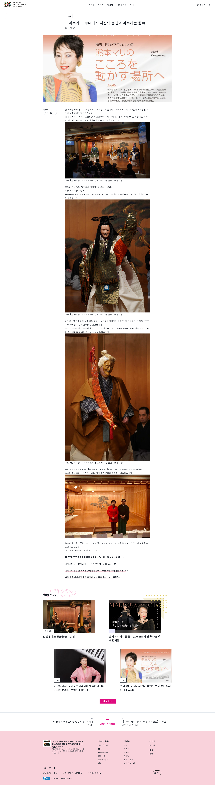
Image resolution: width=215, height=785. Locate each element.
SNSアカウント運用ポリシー (74, 772)
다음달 (126, 755)
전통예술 (101, 755)
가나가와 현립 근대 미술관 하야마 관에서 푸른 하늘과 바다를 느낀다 (95, 570)
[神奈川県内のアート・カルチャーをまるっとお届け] (15, 4)
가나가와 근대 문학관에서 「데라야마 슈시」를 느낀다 (89, 563)
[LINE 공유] (51, 113)
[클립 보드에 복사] (57, 113)
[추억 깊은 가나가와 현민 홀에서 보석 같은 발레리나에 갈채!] (146, 670)
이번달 (126, 752)
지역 (151, 753)
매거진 (152, 745)
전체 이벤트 (128, 759)
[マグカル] (47, 747)
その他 (68, 16)
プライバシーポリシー (52, 772)
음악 (100, 748)
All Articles (107, 701)
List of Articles (107, 723)
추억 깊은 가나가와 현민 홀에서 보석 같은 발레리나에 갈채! (91, 577)
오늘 (125, 745)
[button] (91, 4)
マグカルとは (93, 772)
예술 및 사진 (103, 745)
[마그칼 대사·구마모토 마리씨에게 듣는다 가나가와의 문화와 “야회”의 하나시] (80, 670)
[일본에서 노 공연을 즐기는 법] (69, 619)
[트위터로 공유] (45, 112)
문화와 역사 (103, 759)
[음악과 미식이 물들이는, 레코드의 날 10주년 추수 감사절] (135, 621)
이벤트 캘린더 (129, 763)
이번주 (126, 748)
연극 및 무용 (103, 752)
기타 (100, 763)
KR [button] (158, 772)
